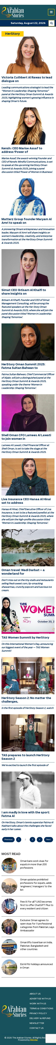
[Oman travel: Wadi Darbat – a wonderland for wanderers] (28, 547)
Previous (8, 839)
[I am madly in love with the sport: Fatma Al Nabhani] (28, 790)
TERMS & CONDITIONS (41, 1009)
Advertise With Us (40, 999)
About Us (35, 994)
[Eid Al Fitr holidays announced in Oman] (9, 967)
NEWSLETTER (37, 1023)
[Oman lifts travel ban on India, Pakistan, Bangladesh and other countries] (9, 947)
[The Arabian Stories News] (12, 12)
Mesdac (34, 1040)
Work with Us (38, 1004)
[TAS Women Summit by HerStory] (28, 615)
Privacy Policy (38, 1013)
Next (48, 839)
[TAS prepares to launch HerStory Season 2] (28, 732)
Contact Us (37, 1028)
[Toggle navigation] (51, 12)
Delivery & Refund (40, 1018)
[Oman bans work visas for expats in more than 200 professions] (9, 865)
